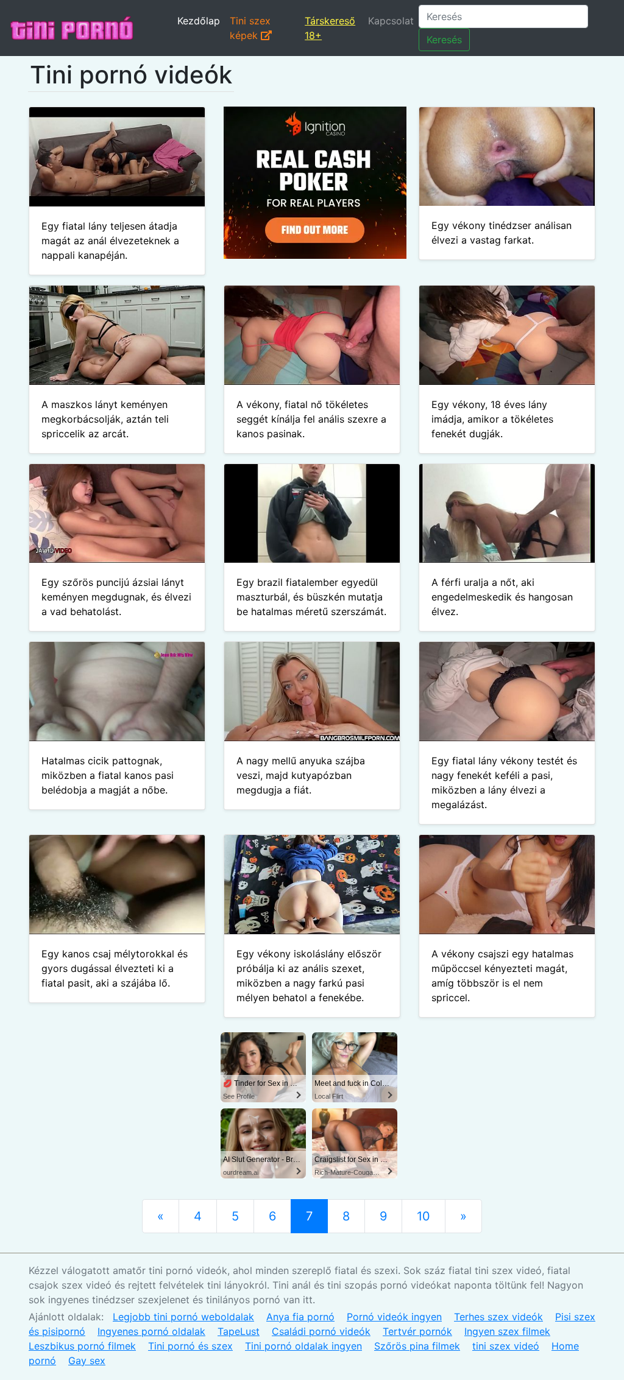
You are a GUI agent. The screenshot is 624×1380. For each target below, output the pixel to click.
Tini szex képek (250, 28)
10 (423, 1216)
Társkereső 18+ (330, 28)
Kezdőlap (198, 21)
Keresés (444, 39)
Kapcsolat (391, 21)
